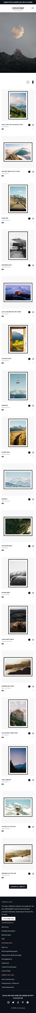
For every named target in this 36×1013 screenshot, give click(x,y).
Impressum (5, 963)
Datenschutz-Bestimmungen (11, 955)
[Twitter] (13, 1002)
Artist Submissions (8, 979)
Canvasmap (21, 1008)
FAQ (3, 939)
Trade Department (8, 987)
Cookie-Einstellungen (9, 967)
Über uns (5, 947)
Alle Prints (5, 927)
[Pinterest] (23, 1002)
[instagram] (8, 1002)
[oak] (33, 125)
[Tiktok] (18, 1002)
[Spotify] (27, 1002)
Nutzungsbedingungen (10, 951)
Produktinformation (8, 931)
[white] (29, 128)
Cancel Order (6, 971)
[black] (29, 125)
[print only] (33, 128)
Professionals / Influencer (10, 983)
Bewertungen (6, 935)
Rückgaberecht (7, 959)
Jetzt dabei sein (8, 919)
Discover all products (18, 886)
